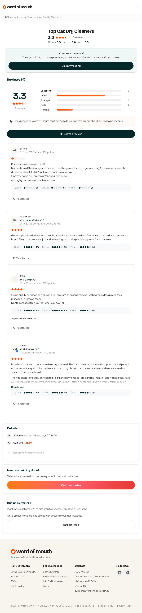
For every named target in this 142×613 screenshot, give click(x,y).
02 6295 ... (22, 442)
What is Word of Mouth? (23, 571)
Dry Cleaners (29, 17)
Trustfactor (22, 198)
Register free (71, 524)
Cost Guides (17, 586)
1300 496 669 (82, 571)
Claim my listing (71, 65)
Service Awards (51, 571)
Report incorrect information (28, 452)
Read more (17, 386)
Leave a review (73, 133)
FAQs (13, 581)
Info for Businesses (53, 581)
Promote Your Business (55, 576)
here (120, 120)
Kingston (16, 17)
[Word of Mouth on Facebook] (128, 573)
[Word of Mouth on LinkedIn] (119, 573)
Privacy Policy (124, 606)
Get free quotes (71, 485)
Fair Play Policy (105, 606)
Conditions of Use (84, 606)
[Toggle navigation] (137, 7)
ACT (7, 17)
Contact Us (81, 586)
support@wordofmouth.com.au (92, 590)
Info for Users (18, 576)
